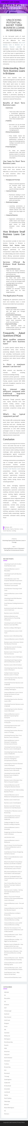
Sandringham (7, 1079)
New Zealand (7, 1017)
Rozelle (6, 1045)
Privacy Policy (21, 1122)
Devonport (7, 1061)
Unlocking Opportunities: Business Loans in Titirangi (14, 540)
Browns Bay (7, 1067)
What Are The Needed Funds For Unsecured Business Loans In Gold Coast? (13, 878)
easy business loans (9, 837)
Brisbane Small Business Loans (11, 469)
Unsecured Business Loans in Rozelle (14, 639)
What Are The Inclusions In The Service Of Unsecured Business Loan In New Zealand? (13, 929)
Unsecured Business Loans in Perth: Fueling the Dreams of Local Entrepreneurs (13, 694)
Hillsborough (7, 1011)
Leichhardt (7, 1092)
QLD (11, 527)
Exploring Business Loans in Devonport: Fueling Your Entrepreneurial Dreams (14, 548)
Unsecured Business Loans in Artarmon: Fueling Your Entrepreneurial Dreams (11, 758)
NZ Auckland (7, 1086)
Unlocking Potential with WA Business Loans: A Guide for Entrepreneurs (12, 775)
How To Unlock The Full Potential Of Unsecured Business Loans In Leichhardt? (13, 847)
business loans (18, 529)
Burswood (7, 1073)
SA (5, 995)
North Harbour (8, 1057)
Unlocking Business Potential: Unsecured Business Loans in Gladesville (12, 817)
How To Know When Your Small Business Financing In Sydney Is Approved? (12, 885)
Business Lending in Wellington (12, 628)
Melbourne (7, 1036)
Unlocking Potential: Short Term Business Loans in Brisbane (14, 25)
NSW (5, 1048)
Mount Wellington (9, 1107)
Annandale (7, 1089)
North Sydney (7, 1098)
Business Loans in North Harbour (13, 665)
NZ (5, 1111)
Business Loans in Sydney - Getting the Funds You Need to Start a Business (13, 891)
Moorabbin (7, 998)
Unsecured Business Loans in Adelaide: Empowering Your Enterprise (11, 715)
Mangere (6, 1023)
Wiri (5, 1070)
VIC (5, 1001)
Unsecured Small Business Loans (12, 977)
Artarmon (7, 1051)
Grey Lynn (6, 1054)
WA (5, 1029)
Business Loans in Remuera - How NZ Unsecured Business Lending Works (13, 952)
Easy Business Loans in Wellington (13, 657)
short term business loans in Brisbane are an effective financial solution (14, 45)
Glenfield (6, 1032)
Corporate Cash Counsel (10, 2)
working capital (9, 529)
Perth (5, 1026)
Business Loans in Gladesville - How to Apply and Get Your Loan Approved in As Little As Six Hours (13, 946)
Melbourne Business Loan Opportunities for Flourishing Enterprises (12, 618)
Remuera (6, 1114)
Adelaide (6, 992)
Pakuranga (7, 1101)
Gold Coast (7, 1020)
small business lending (9, 531)
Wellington (7, 1039)
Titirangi (6, 1076)
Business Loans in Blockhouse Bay (13, 636)
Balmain (6, 1104)
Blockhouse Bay (8, 1042)
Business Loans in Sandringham (12, 803)
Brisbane (6, 527)
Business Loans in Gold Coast (12, 799)
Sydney (6, 1095)
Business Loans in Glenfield (11, 613)
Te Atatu (6, 1064)
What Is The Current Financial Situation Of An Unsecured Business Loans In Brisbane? (13, 898)
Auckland (6, 1014)
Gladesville (7, 1082)
